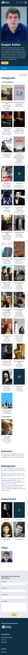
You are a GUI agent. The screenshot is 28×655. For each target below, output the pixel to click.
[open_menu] (25, 2)
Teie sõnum (4, 601)
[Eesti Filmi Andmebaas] (5, 2)
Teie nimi (3, 581)
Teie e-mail (4, 588)
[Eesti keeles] (20, 2)
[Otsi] (17, 2)
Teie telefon (4, 594)
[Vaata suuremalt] (14, 24)
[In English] (22, 2)
